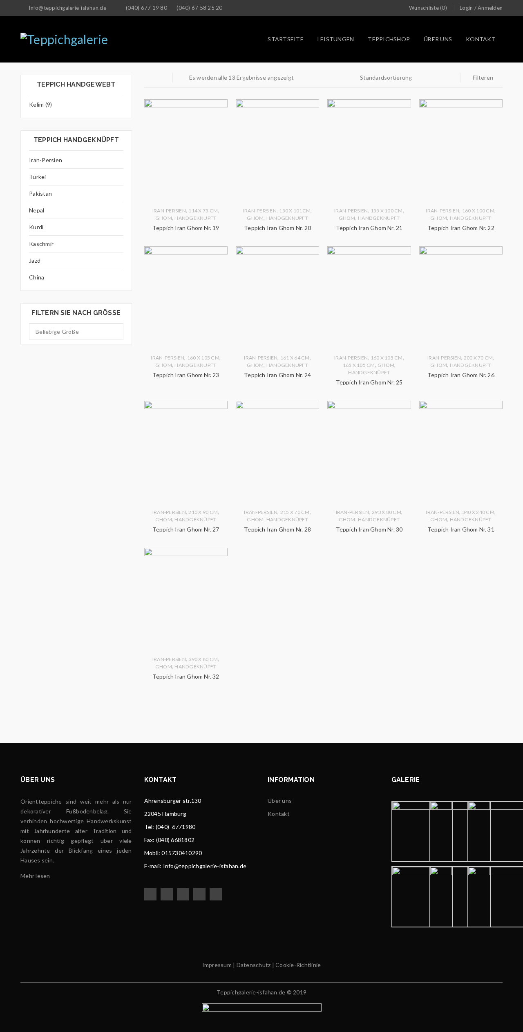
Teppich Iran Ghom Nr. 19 (185, 227)
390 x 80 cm (203, 659)
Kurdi (36, 226)
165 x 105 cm (359, 365)
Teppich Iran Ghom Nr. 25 (369, 382)
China (36, 277)
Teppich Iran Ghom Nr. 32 (185, 676)
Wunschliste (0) (428, 7)
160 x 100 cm (478, 211)
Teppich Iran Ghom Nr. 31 (460, 529)
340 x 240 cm (478, 512)
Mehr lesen (35, 875)
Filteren (483, 77)
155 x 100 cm (387, 211)
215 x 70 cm (295, 512)
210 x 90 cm (203, 512)
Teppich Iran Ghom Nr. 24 (277, 374)
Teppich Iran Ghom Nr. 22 (460, 227)
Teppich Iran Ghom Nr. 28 (277, 529)
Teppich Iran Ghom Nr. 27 (185, 529)
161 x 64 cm (295, 358)
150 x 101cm (295, 211)
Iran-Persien (45, 159)
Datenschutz (252, 964)
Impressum (217, 964)
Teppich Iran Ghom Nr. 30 (369, 529)
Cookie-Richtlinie (298, 964)
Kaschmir (41, 243)
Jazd (34, 260)
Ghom (163, 218)
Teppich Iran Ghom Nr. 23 (185, 374)
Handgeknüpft (195, 218)
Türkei (37, 176)
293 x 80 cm (386, 512)
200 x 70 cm (478, 358)
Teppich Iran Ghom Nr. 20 (277, 227)
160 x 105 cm (203, 358)
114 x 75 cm (203, 211)
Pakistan (40, 193)
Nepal (36, 210)
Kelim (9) (40, 104)
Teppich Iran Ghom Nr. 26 (460, 374)
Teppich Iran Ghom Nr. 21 (369, 227)
